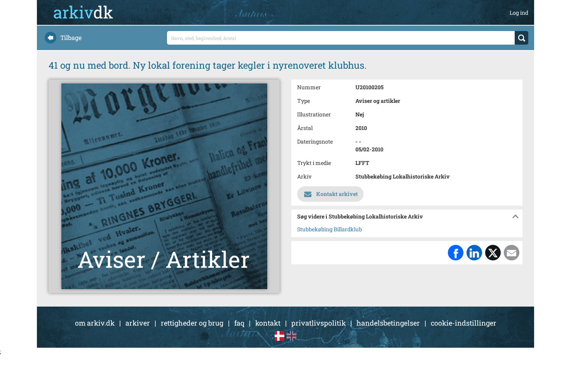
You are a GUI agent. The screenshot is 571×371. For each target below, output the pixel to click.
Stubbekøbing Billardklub (329, 229)
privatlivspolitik (318, 323)
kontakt (267, 323)
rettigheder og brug (192, 323)
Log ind (519, 12)
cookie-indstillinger (463, 323)
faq (239, 323)
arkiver (137, 323)
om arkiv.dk (95, 323)
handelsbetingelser (388, 323)
